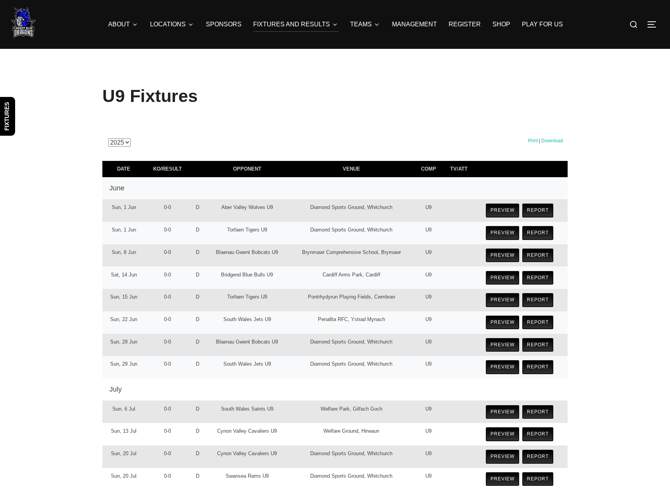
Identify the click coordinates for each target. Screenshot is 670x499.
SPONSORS (224, 24)
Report (538, 210)
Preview (502, 210)
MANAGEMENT (414, 24)
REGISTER (465, 24)
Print (533, 140)
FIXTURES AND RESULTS (291, 24)
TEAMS (361, 24)
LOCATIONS (168, 24)
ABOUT (119, 24)
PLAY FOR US (542, 24)
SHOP (501, 24)
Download (552, 140)
